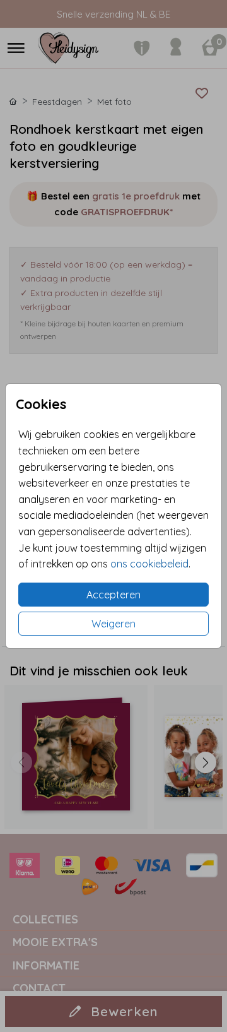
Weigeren (113, 623)
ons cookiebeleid (149, 563)
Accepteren (113, 594)
